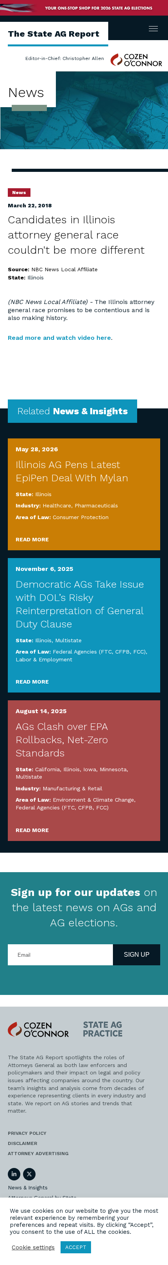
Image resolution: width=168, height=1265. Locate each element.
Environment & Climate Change (93, 800)
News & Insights (28, 1188)
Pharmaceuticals (96, 505)
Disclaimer (22, 1143)
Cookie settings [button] (33, 1247)
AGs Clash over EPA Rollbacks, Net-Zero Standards (62, 740)
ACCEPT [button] (75, 1247)
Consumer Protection (81, 517)
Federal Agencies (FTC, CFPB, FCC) (99, 651)
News (19, 192)
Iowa (89, 769)
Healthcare (57, 505)
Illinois (35, 277)
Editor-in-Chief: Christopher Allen (64, 58)
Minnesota (113, 769)
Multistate (68, 640)
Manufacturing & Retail (72, 788)
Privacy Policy (27, 1133)
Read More (32, 539)
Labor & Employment (44, 659)
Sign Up (137, 954)
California (47, 769)
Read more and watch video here (59, 337)
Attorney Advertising (38, 1153)
